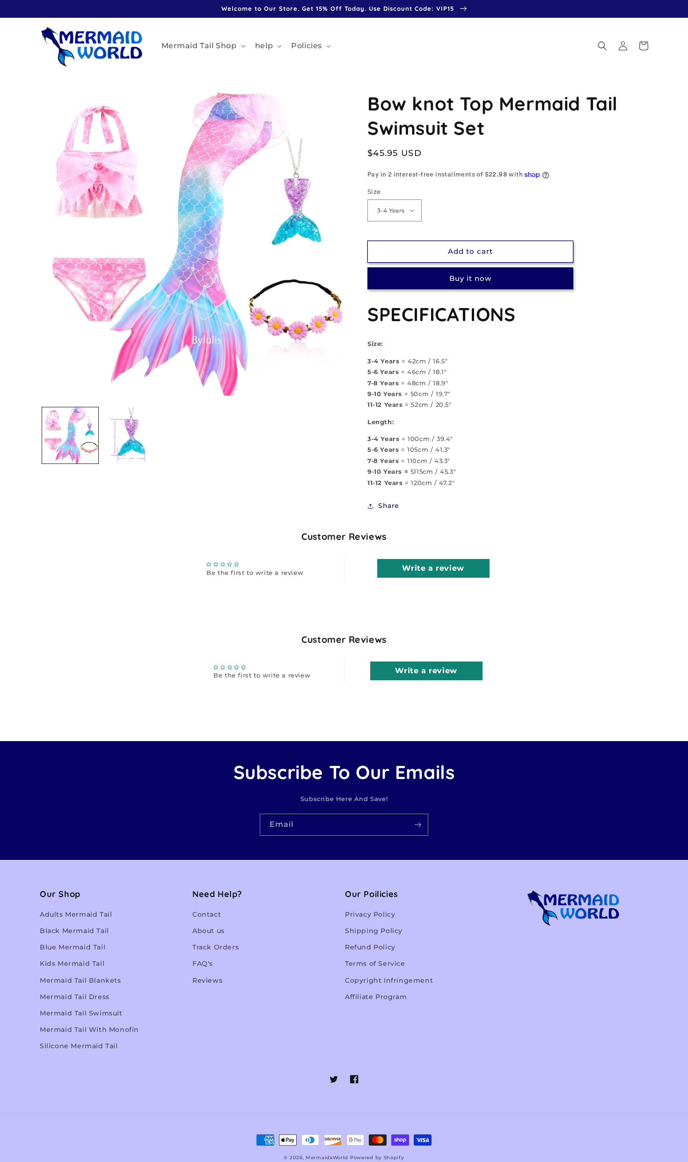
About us (208, 931)
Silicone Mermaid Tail (79, 1046)
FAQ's (202, 963)
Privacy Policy (370, 914)
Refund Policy (370, 947)
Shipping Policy (374, 931)
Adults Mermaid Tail (76, 914)
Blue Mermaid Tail (72, 947)
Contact (206, 914)
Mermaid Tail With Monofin (89, 1029)
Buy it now (470, 278)
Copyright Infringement (389, 980)
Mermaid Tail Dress (75, 997)
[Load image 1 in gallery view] (70, 435)
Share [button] (388, 505)
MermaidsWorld (327, 1158)
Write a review (433, 568)
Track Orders (215, 947)
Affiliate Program (376, 997)
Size (374, 191)
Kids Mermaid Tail (72, 963)
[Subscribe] (417, 825)
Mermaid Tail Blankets (80, 980)
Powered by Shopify (377, 1158)
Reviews (207, 980)
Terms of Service (375, 963)
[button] (202, 46)
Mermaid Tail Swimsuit (81, 1013)
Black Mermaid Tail (74, 931)
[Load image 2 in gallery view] (131, 435)
